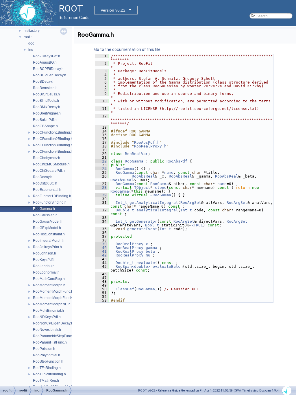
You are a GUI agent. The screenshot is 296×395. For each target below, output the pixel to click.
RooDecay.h (42, 177)
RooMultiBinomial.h (48, 311)
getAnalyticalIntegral (154, 202)
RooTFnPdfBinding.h (49, 374)
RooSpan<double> (133, 266)
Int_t (121, 202)
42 (101, 255)
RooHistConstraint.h (49, 234)
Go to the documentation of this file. (127, 49)
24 (101, 169)
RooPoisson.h (44, 349)
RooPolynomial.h (46, 355)
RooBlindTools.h (46, 101)
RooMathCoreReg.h (49, 279)
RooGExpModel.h (47, 228)
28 (101, 187)
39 (101, 244)
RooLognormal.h (46, 272)
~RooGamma (160, 195)
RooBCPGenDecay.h (49, 75)
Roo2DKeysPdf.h (46, 56)
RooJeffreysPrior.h (47, 247)
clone (160, 187)
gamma (151, 248)
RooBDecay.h (44, 82)
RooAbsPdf (176, 161)
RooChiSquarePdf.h (49, 171)
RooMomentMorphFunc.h (53, 291)
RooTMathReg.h (46, 381)
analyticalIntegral (157, 210)
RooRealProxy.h (150, 146)
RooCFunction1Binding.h (53, 132)
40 (101, 248)
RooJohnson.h (44, 253)
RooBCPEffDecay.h (48, 69)
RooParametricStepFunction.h (56, 336)
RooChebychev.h (46, 158)
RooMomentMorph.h (49, 285)
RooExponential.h (47, 190)
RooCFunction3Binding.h (53, 145)
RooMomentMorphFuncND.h (55, 298)
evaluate (145, 263)
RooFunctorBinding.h (49, 202)
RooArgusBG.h (45, 62)
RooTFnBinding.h (47, 368)
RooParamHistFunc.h (50, 342)
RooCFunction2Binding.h (53, 139)
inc (30, 50)
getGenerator (143, 221)
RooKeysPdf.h (44, 260)
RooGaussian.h (45, 215)
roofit (28, 37)
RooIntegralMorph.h (48, 241)
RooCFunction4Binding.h (53, 151)
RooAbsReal (143, 176)
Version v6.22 (113, 10)
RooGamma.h (44, 209)
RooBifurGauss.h (46, 94)
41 (101, 251)
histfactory (32, 31)
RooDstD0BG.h (45, 183)
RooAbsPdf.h (147, 142)
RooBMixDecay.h (46, 107)
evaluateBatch (168, 266)
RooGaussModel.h (47, 221)
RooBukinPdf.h (45, 120)
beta (150, 251)
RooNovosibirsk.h (47, 330)
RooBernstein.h (45, 88)
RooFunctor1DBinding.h (52, 196)
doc (31, 43)
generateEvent (142, 229)
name (168, 172)
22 (101, 161)
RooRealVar (136, 154)
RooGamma (134, 161)
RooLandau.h (44, 266)
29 (101, 195)
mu (148, 255)
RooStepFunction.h (48, 361)
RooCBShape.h (45, 126)
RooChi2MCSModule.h (51, 164)
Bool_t (152, 225)
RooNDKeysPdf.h (47, 317)
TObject (142, 187)
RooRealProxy (129, 244)
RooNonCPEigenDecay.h (53, 323)
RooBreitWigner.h (47, 113)
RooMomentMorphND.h (52, 304)
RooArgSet (190, 202)
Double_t (125, 210)
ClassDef (125, 289)
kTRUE (197, 225)
